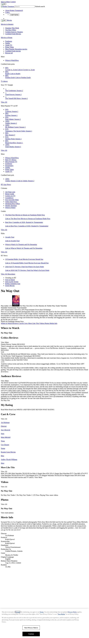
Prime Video (9, 47)
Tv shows (4, 81)
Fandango (8, 41)
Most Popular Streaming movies (16, 49)
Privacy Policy (72, 612)
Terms (42, 612)
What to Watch (12, 60)
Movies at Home (6, 37)
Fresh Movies (10, 286)
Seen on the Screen (11, 282)
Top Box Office (10, 30)
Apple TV (8, 45)
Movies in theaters (7, 24)
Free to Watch (10, 280)
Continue (31, 634)
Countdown (9, 198)
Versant (17, 612)
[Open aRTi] (3, 4)
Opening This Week (12, 28)
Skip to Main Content (8, 2)
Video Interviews (11, 202)
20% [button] (2, 310)
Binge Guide (9, 194)
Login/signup (14, 14)
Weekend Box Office (12, 204)
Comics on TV (10, 196)
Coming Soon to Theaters (14, 32)
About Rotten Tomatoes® (14, 10)
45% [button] (23, 310)
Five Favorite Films (12, 200)
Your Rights (61, 614)
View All (4, 102)
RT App (4, 184)
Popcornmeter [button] (30, 310)
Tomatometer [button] (8, 310)
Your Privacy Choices (31, 628)
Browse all (9, 53)
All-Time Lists (10, 192)
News (9, 184)
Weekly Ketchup (11, 206)
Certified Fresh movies (13, 51)
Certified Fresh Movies (13, 34)
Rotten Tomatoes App (12, 284)
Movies (9, 20)
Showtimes (11, 274)
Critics (7, 12)
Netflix (7, 43)
